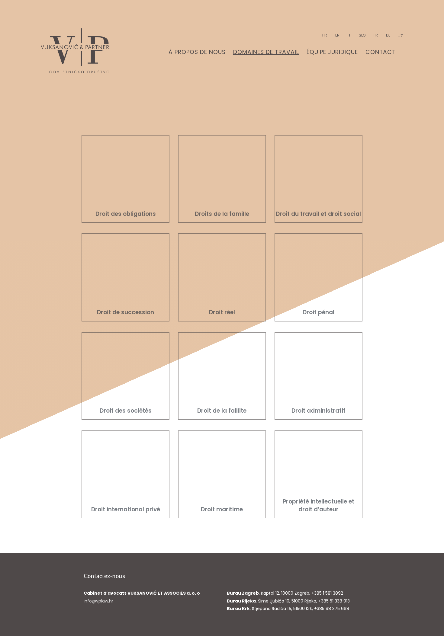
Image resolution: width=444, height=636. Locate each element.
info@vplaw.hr (98, 601)
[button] (125, 179)
